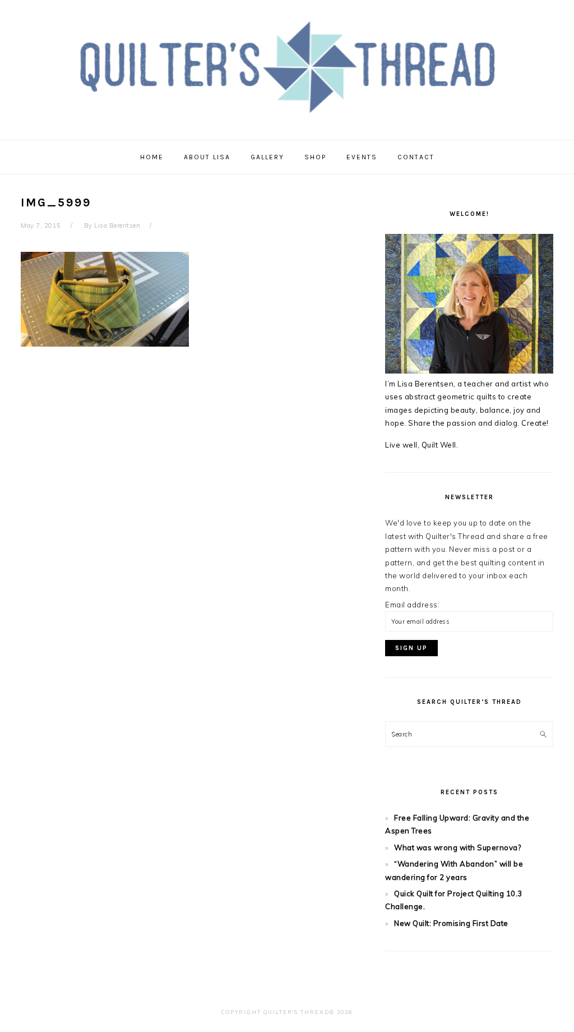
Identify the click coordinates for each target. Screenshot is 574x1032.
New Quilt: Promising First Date (451, 923)
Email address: (412, 604)
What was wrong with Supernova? (457, 847)
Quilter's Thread (287, 66)
